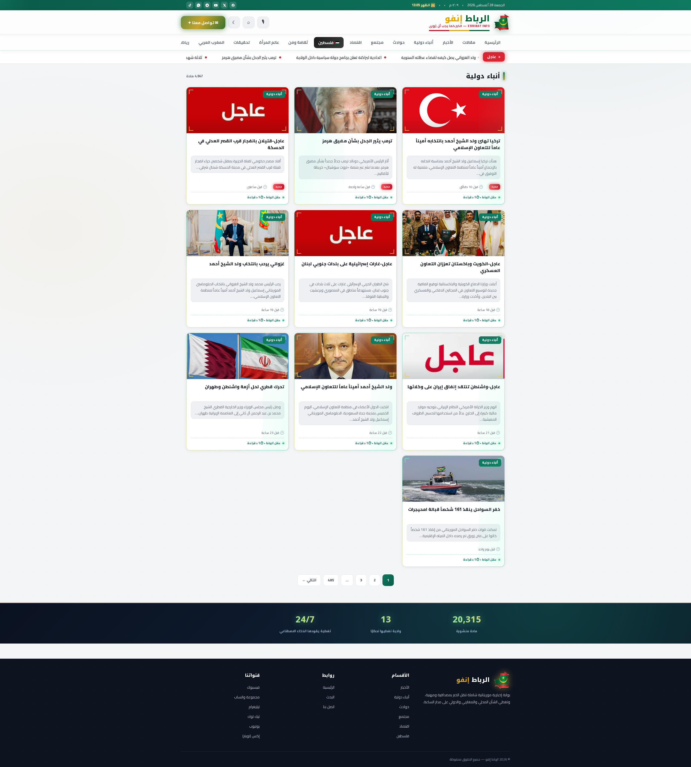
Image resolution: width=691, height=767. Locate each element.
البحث (330, 697)
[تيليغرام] (207, 5)
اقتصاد (356, 42)
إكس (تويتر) (251, 735)
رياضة (183, 42)
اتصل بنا (328, 706)
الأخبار (448, 42)
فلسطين (403, 735)
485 (331, 580)
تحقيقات (241, 42)
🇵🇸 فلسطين (328, 42)
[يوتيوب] (215, 5)
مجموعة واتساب (247, 697)
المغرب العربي (211, 42)
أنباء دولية (423, 42)
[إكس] (224, 5)
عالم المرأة (269, 42)
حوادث (399, 42)
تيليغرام (254, 706)
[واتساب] (198, 5)
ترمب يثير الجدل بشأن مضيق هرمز (301, 57)
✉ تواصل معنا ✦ (203, 22)
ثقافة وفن (298, 42)
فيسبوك (253, 687)
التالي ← (309, 580)
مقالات (468, 42)
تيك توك (254, 716)
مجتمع (377, 42)
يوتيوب (254, 726)
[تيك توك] (189, 5)
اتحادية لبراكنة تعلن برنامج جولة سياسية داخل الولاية (390, 57)
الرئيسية (492, 42)
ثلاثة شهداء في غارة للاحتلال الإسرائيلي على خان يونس (209, 57)
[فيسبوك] (232, 5)
